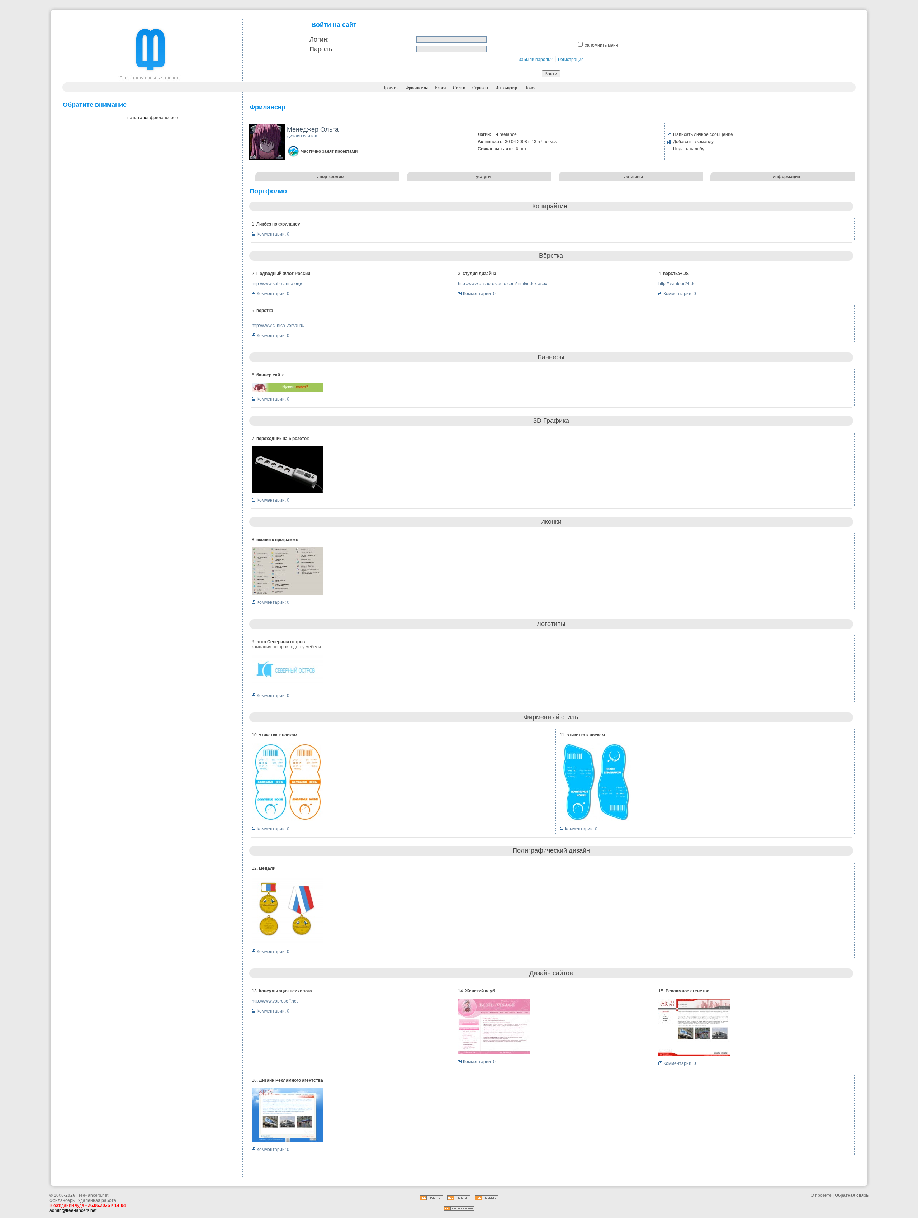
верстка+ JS (676, 273)
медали (267, 868)
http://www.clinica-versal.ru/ (278, 325)
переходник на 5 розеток (282, 438)
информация (786, 176)
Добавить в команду (693, 141)
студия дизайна (479, 273)
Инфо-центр (506, 87)
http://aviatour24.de (677, 283)
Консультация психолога (285, 991)
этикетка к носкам (278, 735)
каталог (141, 117)
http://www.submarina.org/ (277, 283)
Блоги (440, 87)
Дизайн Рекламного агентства (291, 1080)
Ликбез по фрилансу (278, 224)
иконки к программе (277, 539)
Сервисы (480, 87)
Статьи (459, 87)
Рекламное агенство (687, 991)
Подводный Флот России (283, 273)
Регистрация (571, 59)
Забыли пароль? (536, 59)
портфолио (332, 176)
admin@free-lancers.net (72, 1210)
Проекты (390, 87)
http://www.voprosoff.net (275, 1001)
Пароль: (321, 49)
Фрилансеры (417, 87)
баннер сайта (270, 375)
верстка (264, 310)
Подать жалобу (688, 148)
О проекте (821, 1195)
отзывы (634, 176)
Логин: (319, 39)
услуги (483, 176)
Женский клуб (480, 991)
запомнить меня (601, 45)
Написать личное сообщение (703, 134)
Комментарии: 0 (273, 234)
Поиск (530, 87)
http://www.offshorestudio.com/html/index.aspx (502, 283)
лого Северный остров (280, 641)
